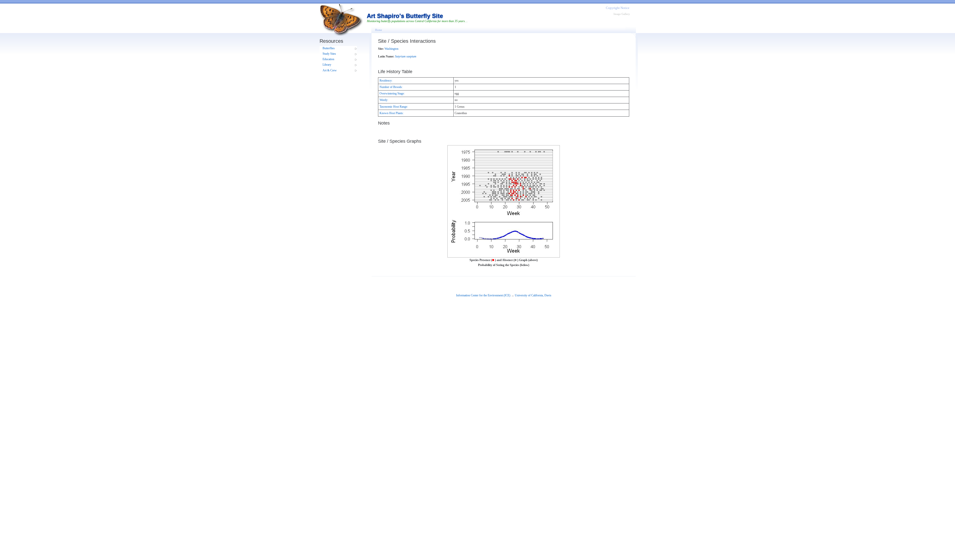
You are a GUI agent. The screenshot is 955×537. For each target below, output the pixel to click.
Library (327, 64)
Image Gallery (622, 13)
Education (328, 59)
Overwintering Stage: (392, 93)
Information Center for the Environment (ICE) (483, 295)
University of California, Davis (533, 295)
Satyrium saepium (405, 56)
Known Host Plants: (392, 113)
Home (378, 29)
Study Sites (329, 53)
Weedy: (384, 100)
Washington (391, 48)
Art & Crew (330, 70)
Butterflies (329, 48)
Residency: (386, 80)
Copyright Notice (617, 8)
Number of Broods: (391, 87)
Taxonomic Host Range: (394, 106)
